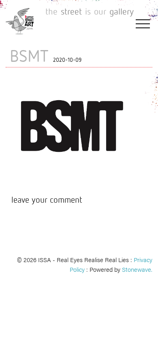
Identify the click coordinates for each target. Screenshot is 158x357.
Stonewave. (137, 269)
